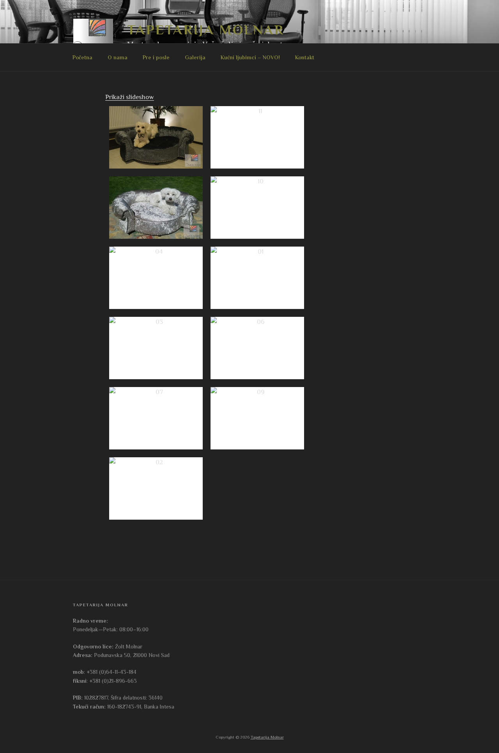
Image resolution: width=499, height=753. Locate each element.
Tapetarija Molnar (205, 29)
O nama (117, 57)
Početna (82, 57)
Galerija (195, 57)
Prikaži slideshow (129, 97)
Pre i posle (156, 57)
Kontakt (304, 57)
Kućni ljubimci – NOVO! (250, 57)
